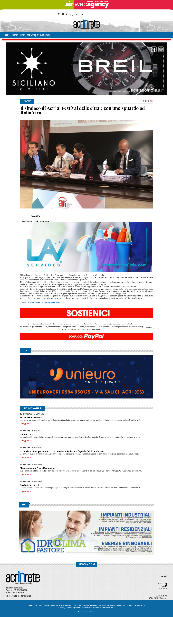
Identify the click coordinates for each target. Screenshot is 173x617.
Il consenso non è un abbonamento (38, 468)
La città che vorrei (29, 485)
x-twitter (162, 588)
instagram (161, 586)
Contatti (31, 35)
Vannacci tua (26, 434)
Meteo (22, 35)
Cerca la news (43, 35)
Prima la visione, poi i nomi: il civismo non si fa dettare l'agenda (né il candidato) (62, 451)
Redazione (35, 215)
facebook (162, 584)
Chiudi (92, 612)
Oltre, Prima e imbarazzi (32, 417)
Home (6, 35)
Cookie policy (83, 612)
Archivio (14, 35)
